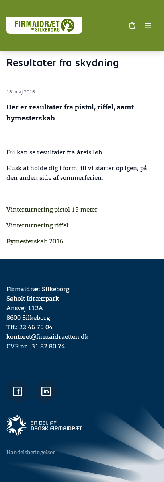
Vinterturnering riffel (37, 226)
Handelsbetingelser (30, 452)
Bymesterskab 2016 (34, 242)
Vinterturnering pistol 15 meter (52, 210)
